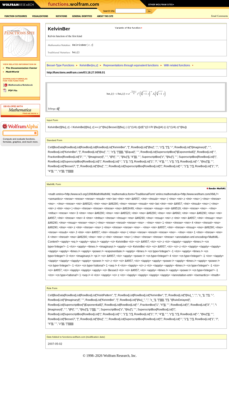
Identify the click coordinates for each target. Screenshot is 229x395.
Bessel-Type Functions (60, 65)
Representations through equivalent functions (131, 65)
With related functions (177, 65)
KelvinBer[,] (89, 65)
